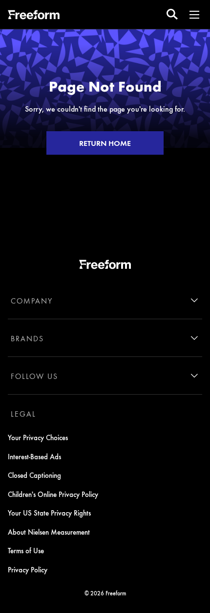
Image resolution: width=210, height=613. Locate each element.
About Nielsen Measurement (49, 532)
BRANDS (27, 338)
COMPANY (32, 300)
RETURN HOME (105, 143)
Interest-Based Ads (34, 456)
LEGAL (23, 413)
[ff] (34, 16)
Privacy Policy (27, 569)
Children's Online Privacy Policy (53, 494)
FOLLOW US (34, 376)
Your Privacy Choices (38, 437)
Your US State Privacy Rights (49, 513)
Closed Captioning (34, 475)
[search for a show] (172, 14)
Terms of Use (26, 550)
